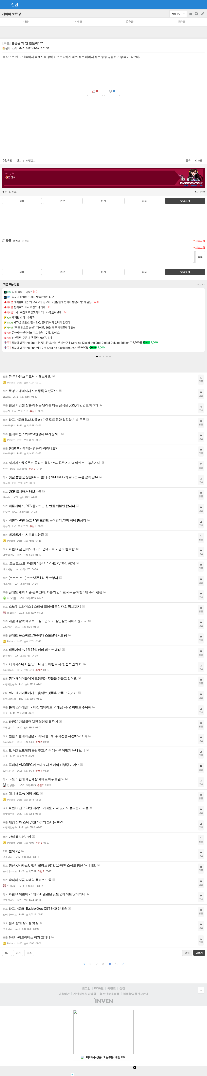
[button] (97, 356)
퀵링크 (111, 988)
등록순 (16, 240)
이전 (103, 201)
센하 (7, 48)
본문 (62, 201)
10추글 (130, 21)
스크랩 (198, 160)
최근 (7, 952)
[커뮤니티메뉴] (4, 4)
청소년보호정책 (109, 993)
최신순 (25, 240)
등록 (200, 256)
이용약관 (64, 993)
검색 (187, 952)
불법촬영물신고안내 (136, 993)
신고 (19, 160)
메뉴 (4, 191)
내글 (26, 21)
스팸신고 (31, 160)
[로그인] (194, 4)
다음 (144, 201)
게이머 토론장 (11, 14)
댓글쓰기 (185, 201)
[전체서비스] (202, 4)
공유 (188, 160)
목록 (21, 201)
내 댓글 (78, 21)
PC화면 (99, 988)
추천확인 (7, 160)
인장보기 (14, 191)
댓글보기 (185, 272)
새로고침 (200, 240)
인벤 (14, 5)
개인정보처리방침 (84, 993)
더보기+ (201, 284)
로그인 (86, 988)
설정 (122, 988)
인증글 (181, 21)
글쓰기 (203, 14)
